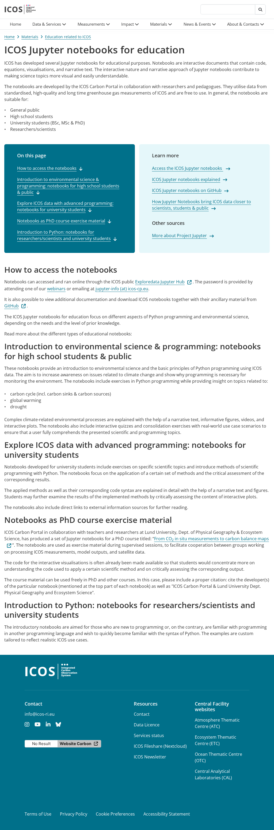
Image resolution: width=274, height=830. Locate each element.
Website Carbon (75, 743)
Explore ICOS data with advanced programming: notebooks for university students (65, 206)
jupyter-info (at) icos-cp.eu (122, 289)
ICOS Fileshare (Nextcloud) (160, 746)
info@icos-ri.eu (40, 714)
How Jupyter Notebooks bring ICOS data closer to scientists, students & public (201, 205)
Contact (142, 714)
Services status (149, 735)
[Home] (20, 9)
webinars (56, 289)
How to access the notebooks (47, 168)
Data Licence (146, 725)
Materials (29, 36)
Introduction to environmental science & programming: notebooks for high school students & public (68, 186)
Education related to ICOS (68, 36)
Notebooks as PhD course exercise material (61, 221)
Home (9, 36)
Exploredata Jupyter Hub (160, 282)
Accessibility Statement (166, 814)
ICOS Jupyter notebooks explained (186, 179)
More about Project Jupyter (179, 235)
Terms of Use (38, 814)
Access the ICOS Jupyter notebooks (187, 168)
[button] (49, 24)
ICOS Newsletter (150, 757)
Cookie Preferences (115, 814)
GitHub (11, 306)
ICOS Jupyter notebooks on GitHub (187, 190)
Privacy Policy (73, 814)
